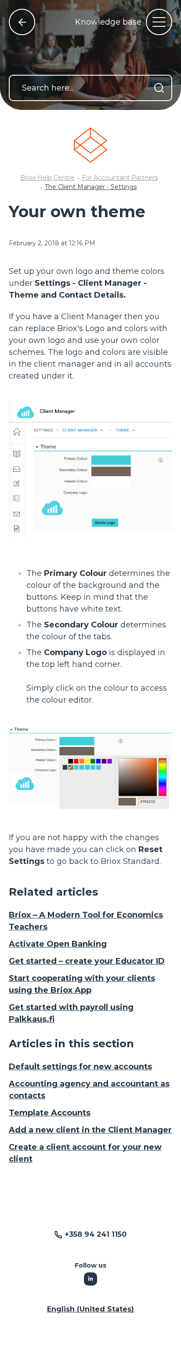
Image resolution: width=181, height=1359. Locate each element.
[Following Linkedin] (90, 1279)
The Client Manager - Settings (91, 187)
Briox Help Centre (47, 178)
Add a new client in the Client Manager (90, 1130)
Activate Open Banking (58, 944)
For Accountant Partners (120, 178)
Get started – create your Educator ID (87, 961)
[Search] (159, 88)
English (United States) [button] (90, 1309)
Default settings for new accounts (80, 1066)
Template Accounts (49, 1113)
